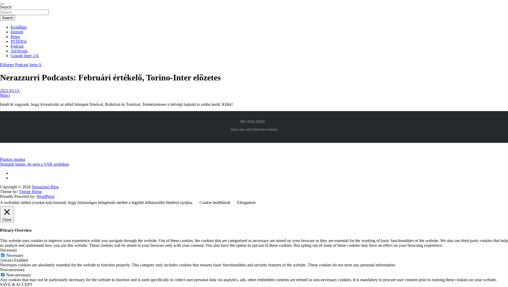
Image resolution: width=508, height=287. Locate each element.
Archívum (19, 51)
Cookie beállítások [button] (214, 202)
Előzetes (7, 64)
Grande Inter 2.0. (25, 55)
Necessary (15, 255)
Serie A (35, 64)
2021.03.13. (10, 90)
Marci (5, 95)
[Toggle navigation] (2, 3)
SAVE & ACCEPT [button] (16, 284)
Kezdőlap (19, 27)
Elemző (17, 32)
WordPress (46, 196)
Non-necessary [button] (12, 269)
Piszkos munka (12, 159)
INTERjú (18, 41)
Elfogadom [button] (246, 202)
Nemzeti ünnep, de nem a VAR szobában (34, 164)
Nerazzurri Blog (45, 187)
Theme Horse (30, 191)
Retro (15, 36)
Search (5, 7)
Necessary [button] (8, 250)
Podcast (17, 46)
